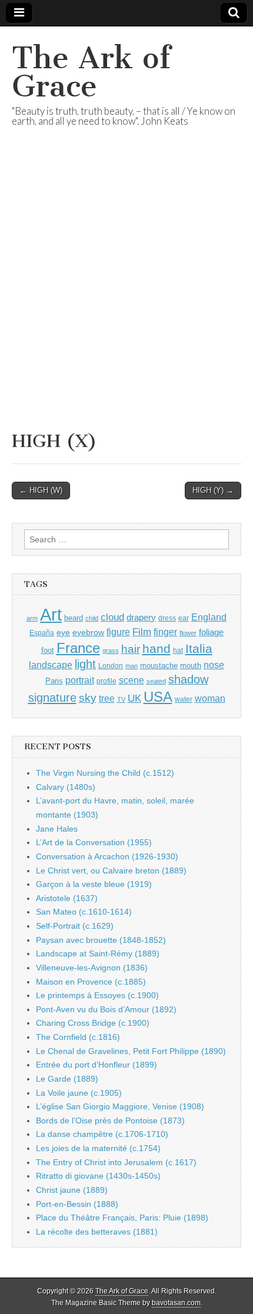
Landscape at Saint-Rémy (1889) (97, 953)
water (183, 699)
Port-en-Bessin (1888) (77, 1204)
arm (32, 618)
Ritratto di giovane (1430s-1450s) (98, 1175)
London (110, 665)
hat (178, 650)
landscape (50, 664)
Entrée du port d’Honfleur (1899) (96, 1064)
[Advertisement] (126, 293)
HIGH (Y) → (213, 490)
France (78, 648)
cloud (112, 617)
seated (156, 681)
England (209, 617)
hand (156, 648)
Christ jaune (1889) (72, 1190)
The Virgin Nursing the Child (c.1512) (105, 773)
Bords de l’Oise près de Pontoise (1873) (110, 1120)
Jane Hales (57, 828)
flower (188, 632)
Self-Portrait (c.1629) (75, 926)
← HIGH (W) (40, 490)
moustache (159, 665)
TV (121, 699)
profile (106, 681)
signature (52, 697)
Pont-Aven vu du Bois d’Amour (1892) (106, 1009)
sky (87, 698)
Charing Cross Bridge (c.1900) (92, 1023)
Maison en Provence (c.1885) (91, 981)
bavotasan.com (176, 1303)
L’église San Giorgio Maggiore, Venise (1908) (120, 1106)
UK (134, 698)
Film (141, 632)
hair (130, 649)
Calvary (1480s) (65, 787)
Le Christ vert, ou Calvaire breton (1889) (111, 870)
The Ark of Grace (91, 72)
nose (214, 665)
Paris (54, 681)
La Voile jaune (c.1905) (79, 1093)
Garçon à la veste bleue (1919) (94, 884)
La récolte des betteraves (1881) (97, 1231)
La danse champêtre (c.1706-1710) (102, 1134)
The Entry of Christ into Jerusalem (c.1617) (116, 1162)
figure (118, 632)
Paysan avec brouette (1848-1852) (101, 940)
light (85, 664)
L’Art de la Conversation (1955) (94, 842)
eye (63, 632)
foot (47, 650)
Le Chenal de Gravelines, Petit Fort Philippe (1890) (131, 1051)
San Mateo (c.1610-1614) (84, 911)
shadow (188, 679)
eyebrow (88, 632)
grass (110, 650)
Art (51, 614)
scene (131, 680)
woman (210, 698)
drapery (141, 617)
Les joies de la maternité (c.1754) (98, 1148)
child (91, 618)
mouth (190, 665)
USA (158, 697)
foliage (211, 632)
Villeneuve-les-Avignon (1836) (92, 967)
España (41, 633)
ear (183, 618)
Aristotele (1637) (67, 898)
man (131, 665)
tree (107, 698)
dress (167, 618)
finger (165, 631)
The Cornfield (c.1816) (78, 1037)
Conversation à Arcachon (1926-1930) (107, 856)
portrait (79, 680)
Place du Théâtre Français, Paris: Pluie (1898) (122, 1217)
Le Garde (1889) (67, 1078)
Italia (198, 648)
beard (73, 617)
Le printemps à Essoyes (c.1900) (97, 995)
